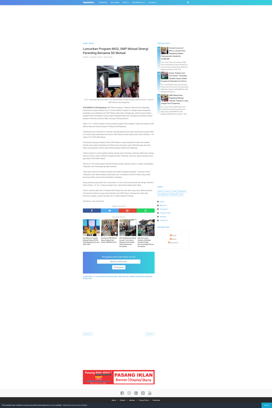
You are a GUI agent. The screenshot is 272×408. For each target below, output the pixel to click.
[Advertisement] (136, 24)
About (114, 400)
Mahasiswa (115, 2)
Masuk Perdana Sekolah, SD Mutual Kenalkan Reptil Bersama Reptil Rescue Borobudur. (146, 242)
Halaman (151, 2)
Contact (122, 400)
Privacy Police (165, 213)
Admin (174, 235)
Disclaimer (164, 209)
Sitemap (163, 217)
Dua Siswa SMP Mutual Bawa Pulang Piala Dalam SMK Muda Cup (109, 240)
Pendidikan (103, 2)
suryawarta (174, 243)
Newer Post (87, 334)
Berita (125, 2)
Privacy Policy (144, 400)
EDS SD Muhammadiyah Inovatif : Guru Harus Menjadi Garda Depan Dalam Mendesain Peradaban (127, 242)
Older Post (150, 334)
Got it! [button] (266, 405)
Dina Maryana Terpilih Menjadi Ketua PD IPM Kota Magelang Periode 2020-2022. (91, 241)
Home (162, 202)
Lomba (174, 191)
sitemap (132, 400)
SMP (181, 195)
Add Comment (107, 57)
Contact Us (164, 220)
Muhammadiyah (138, 2)
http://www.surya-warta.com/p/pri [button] (75, 405)
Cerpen (167, 191)
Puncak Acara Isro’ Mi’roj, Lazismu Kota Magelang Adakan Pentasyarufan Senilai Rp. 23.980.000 (173, 53)
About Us (163, 205)
